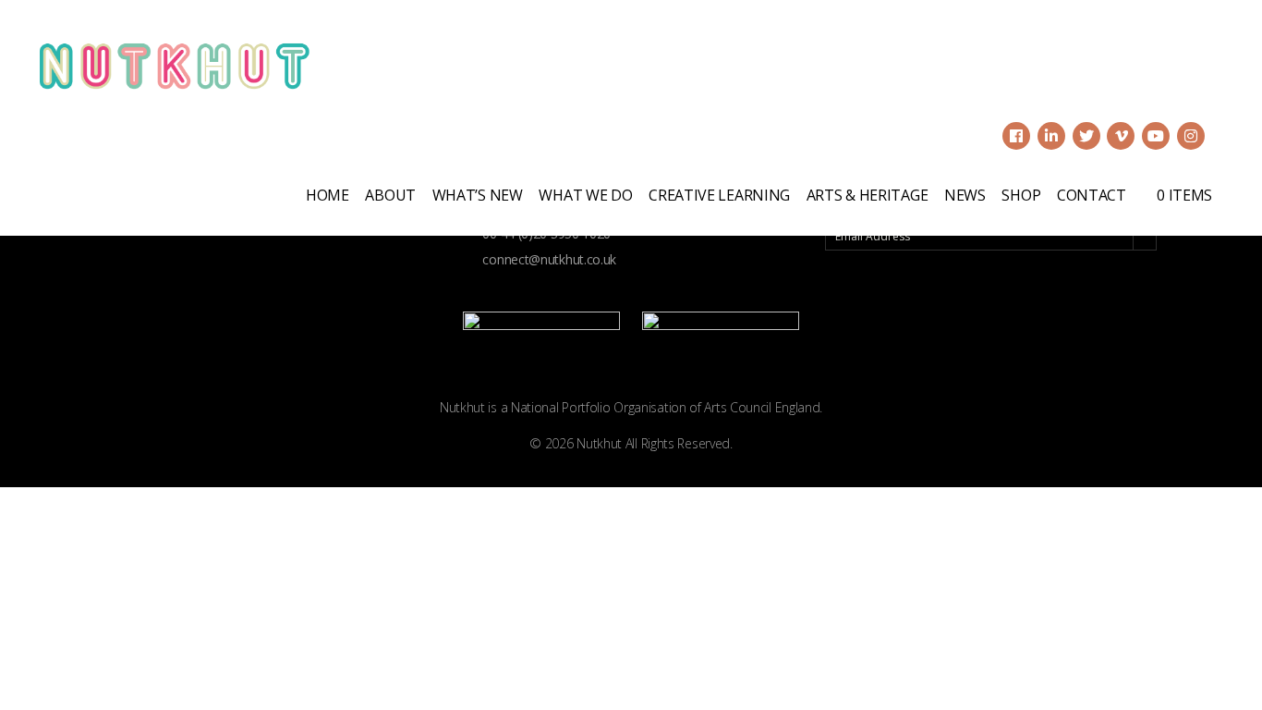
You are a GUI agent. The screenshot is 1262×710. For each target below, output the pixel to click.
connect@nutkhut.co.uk (547, 259)
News (965, 195)
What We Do (585, 195)
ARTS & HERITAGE (867, 195)
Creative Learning (719, 195)
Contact (1091, 195)
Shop (1020, 195)
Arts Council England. (763, 407)
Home (327, 195)
